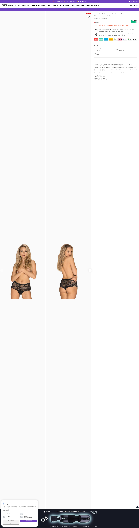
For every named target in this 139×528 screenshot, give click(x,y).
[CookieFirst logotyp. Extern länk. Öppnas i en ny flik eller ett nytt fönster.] (3, 503)
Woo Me (7, 5)
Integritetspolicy (33, 502)
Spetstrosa (104, 18)
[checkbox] (4, 514)
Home (95, 13)
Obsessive (97, 18)
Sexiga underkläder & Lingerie (104, 13)
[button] (90, 270)
